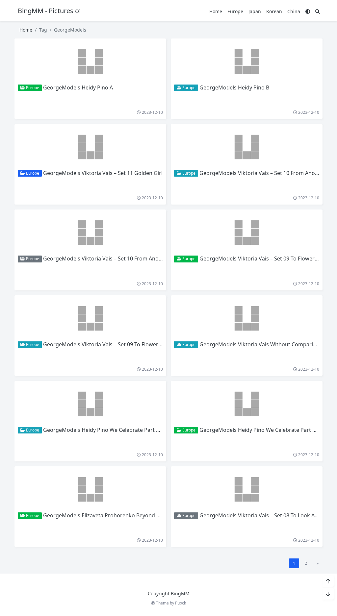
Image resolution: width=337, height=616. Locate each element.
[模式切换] (308, 11)
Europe (235, 11)
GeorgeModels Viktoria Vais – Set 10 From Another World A (116, 258)
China (293, 11)
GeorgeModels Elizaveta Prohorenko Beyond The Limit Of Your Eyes (127, 515)
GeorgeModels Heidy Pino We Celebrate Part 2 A (103, 429)
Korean (274, 11)
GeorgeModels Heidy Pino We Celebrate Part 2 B (259, 429)
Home (215, 11)
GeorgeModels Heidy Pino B (234, 87)
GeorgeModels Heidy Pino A (78, 87)
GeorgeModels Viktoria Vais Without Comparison (260, 344)
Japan (254, 11)
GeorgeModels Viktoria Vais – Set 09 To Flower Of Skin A (112, 344)
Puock (180, 603)
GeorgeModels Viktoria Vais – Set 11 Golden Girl (103, 173)
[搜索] (318, 11)
